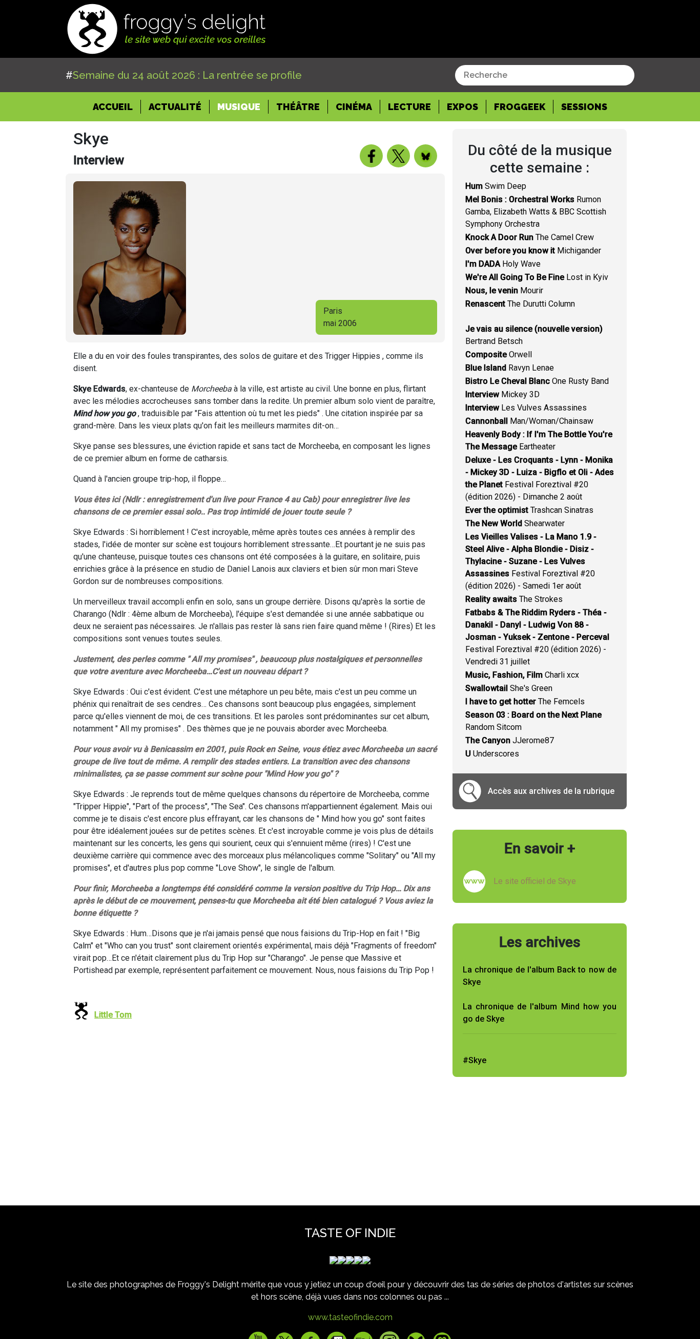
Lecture (409, 106)
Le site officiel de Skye (534, 881)
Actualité (175, 106)
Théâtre (298, 106)
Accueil (117, 106)
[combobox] (545, 75)
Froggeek (519, 106)
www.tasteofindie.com (350, 1317)
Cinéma (354, 106)
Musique (238, 106)
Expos (462, 106)
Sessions (584, 106)
